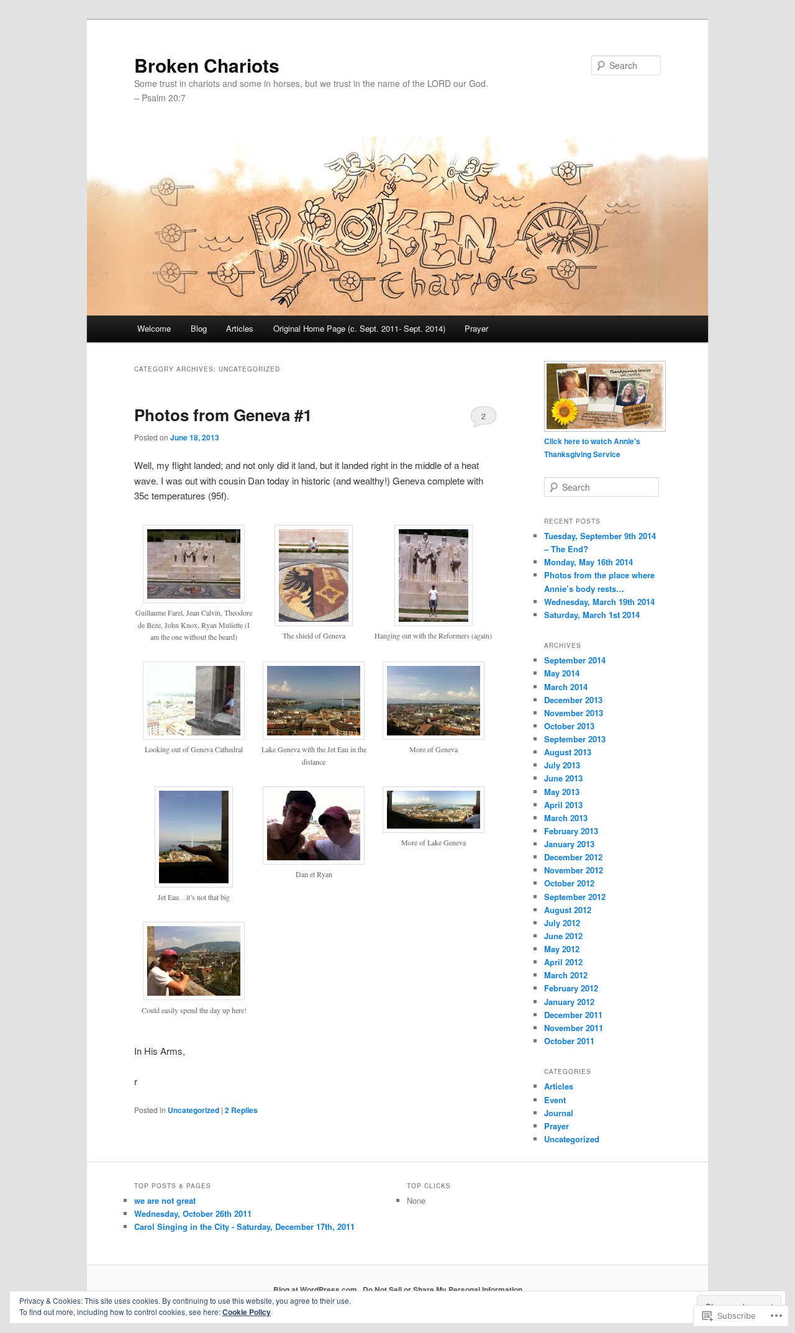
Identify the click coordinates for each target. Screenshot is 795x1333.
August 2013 (567, 752)
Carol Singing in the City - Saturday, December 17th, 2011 (244, 1226)
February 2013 (571, 831)
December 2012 (573, 857)
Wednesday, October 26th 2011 (193, 1213)
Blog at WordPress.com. (316, 1289)
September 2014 (575, 660)
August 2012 (567, 910)
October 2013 (569, 726)
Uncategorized (193, 1110)
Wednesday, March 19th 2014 (599, 601)
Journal (558, 1113)
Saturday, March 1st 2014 (592, 615)
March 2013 (566, 818)
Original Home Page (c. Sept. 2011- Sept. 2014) (359, 328)
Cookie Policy (246, 1311)
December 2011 (573, 1015)
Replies (241, 1110)
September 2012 (575, 897)
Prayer (476, 328)
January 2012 (569, 1002)
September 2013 (575, 739)
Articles (239, 328)
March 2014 (566, 687)
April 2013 (563, 805)
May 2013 (561, 792)
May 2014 (561, 673)
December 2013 (573, 700)
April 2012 (563, 962)
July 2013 (562, 765)
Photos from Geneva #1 (223, 414)
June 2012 (563, 936)
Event (555, 1100)
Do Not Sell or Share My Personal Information (442, 1289)
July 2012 (562, 923)
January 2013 (569, 844)
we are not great (165, 1200)
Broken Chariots (206, 65)
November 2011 (573, 1028)
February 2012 (571, 988)
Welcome (154, 328)
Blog (199, 328)
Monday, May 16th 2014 (588, 562)
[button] (194, 590)
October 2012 (569, 883)
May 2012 (561, 949)
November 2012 (573, 870)
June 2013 (563, 778)
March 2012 (566, 975)
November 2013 (573, 713)
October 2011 (569, 1041)
